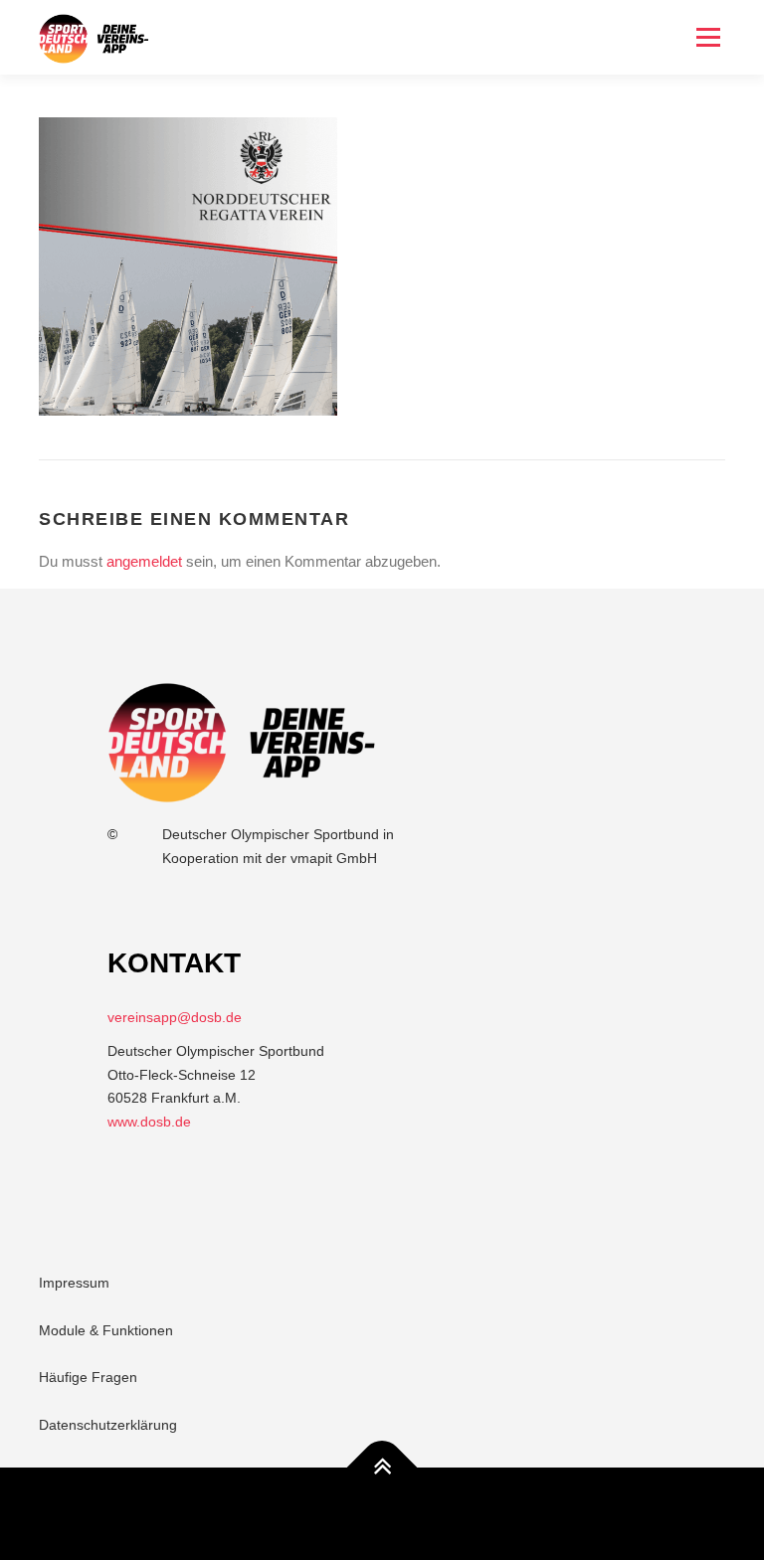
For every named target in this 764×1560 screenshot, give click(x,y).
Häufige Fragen (88, 1377)
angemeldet (144, 561)
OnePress (398, 1513)
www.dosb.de (149, 1121)
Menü (707, 37)
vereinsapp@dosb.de (174, 1017)
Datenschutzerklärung (108, 1425)
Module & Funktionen (106, 1330)
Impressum (74, 1283)
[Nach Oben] (382, 1467)
